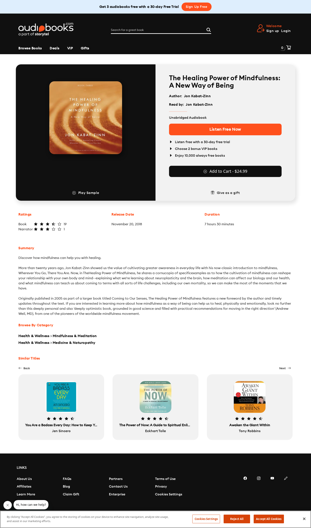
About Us (24, 479)
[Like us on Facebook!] (245, 491)
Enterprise (117, 494)
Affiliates (24, 486)
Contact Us (118, 486)
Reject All (237, 519)
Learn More (26, 494)
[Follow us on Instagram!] (259, 491)
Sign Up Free (196, 6)
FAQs (67, 479)
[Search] (208, 29)
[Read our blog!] (286, 491)
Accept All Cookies (268, 519)
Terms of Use (165, 479)
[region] (155, 519)
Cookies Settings (168, 494)
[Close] (304, 518)
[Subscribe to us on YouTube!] (272, 491)
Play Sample (88, 193)
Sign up (272, 31)
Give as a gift (228, 193)
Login (286, 31)
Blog (66, 486)
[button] (24, 368)
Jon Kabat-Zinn (197, 96)
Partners (115, 479)
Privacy (161, 486)
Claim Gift (71, 494)
